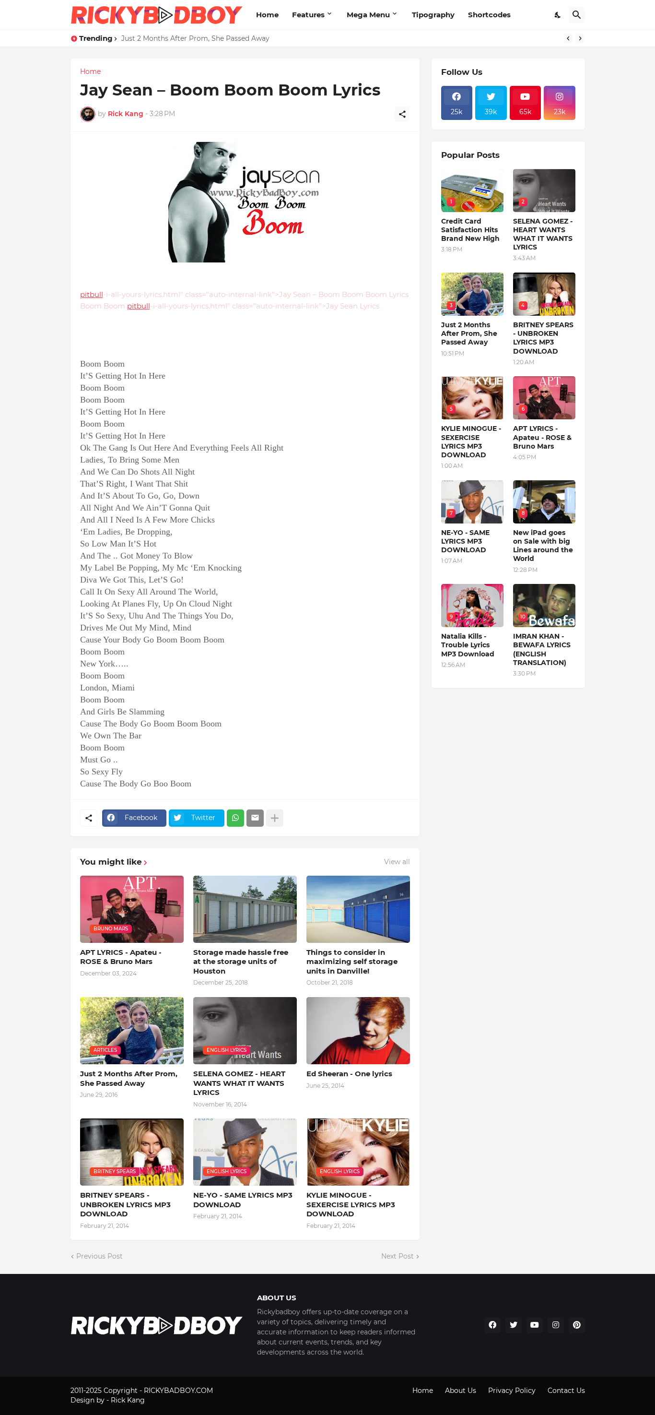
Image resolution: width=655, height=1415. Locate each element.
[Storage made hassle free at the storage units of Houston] (245, 909)
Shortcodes (489, 14)
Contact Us (566, 1390)
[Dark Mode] (558, 15)
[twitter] (513, 1325)
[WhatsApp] (235, 818)
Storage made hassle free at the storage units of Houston (240, 961)
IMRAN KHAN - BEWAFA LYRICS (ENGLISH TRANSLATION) (542, 649)
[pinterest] (577, 1325)
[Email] (255, 818)
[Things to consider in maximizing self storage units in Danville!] (358, 909)
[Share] (402, 114)
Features (308, 14)
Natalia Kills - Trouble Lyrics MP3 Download (467, 645)
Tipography (433, 14)
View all (397, 861)
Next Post (397, 1256)
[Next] (580, 38)
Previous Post (99, 1256)
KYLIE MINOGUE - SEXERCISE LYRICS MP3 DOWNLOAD (350, 1204)
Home (267, 14)
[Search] (577, 15)
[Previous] (568, 38)
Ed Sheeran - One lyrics (349, 1073)
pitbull (91, 294)
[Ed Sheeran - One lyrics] (358, 1030)
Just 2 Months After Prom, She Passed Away (195, 38)
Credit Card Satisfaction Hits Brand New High (470, 230)
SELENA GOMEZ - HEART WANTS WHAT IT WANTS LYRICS (239, 1083)
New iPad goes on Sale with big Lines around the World (543, 545)
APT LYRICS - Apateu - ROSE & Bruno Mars (121, 957)
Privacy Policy (512, 1390)
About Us (460, 1390)
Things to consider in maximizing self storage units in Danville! (352, 961)
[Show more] (274, 818)
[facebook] (492, 1325)
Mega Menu (368, 14)
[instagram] (556, 1325)
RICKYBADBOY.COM (178, 1390)
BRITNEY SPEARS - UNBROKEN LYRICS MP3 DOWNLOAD (125, 1204)
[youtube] (534, 1325)
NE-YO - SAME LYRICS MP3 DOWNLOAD (242, 1199)
